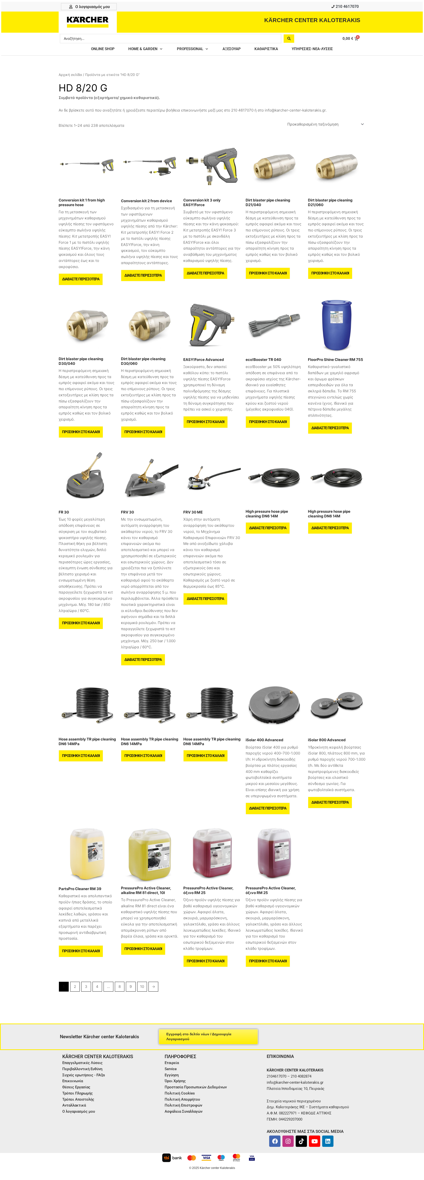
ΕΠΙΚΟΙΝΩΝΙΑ (280, 1056)
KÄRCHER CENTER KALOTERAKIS (312, 20)
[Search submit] (289, 38)
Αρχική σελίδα (70, 75)
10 (142, 986)
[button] (145, 49)
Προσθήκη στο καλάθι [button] (268, 273)
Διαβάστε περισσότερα (80, 279)
